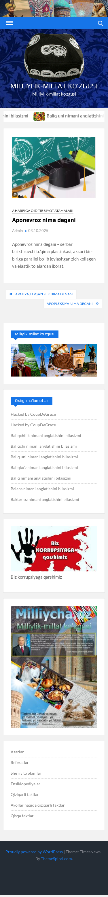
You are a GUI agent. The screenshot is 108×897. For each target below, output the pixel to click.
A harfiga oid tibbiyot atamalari (42, 210)
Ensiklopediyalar (25, 783)
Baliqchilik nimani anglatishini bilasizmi (46, 435)
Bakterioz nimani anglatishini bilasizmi (45, 499)
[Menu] (9, 23)
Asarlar (17, 751)
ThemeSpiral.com (56, 858)
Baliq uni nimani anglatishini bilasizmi (44, 456)
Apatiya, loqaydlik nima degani (44, 294)
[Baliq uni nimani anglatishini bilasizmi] (28, 115)
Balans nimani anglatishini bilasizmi (42, 488)
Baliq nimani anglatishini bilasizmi (41, 478)
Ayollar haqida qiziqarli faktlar (38, 805)
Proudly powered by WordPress (34, 851)
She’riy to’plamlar (26, 773)
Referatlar (20, 762)
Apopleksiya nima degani (70, 303)
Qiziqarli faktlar (25, 794)
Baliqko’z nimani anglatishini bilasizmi (44, 467)
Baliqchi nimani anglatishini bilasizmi (44, 446)
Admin (17, 230)
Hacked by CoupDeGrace (33, 414)
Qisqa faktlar (22, 815)
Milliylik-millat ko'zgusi (54, 86)
